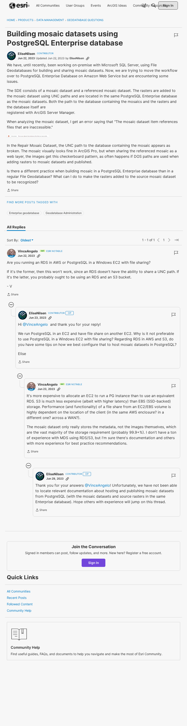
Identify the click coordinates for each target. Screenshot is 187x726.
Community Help (19, 610)
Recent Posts (16, 598)
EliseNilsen (26, 54)
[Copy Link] (87, 58)
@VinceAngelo (35, 324)
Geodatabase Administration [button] (64, 213)
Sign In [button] (93, 563)
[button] (28, 136)
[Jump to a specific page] (176, 240)
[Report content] (176, 35)
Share (12, 190)
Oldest (26, 240)
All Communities (18, 591)
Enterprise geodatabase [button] (24, 213)
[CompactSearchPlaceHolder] (154, 5)
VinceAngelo (28, 251)
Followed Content (20, 604)
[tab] (16, 227)
